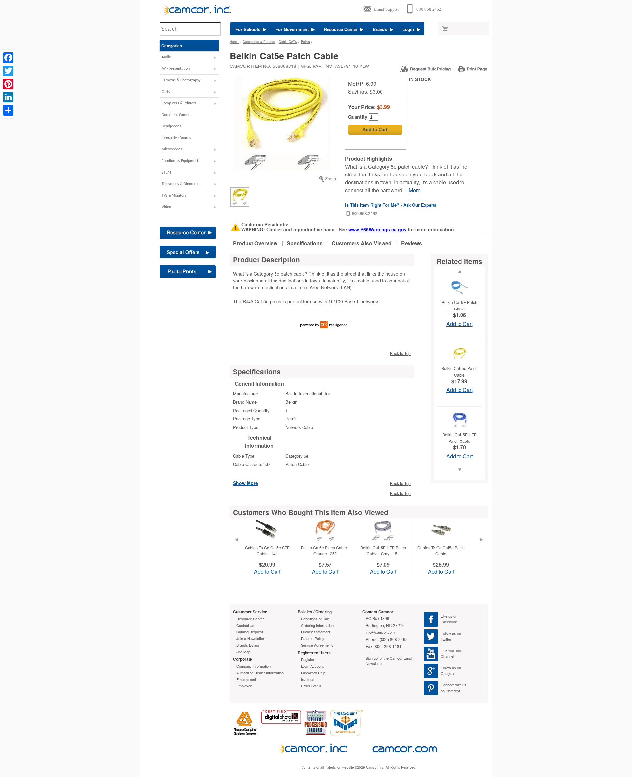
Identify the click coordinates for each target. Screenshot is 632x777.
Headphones (171, 126)
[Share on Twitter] (8, 70)
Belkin (305, 42)
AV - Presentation (176, 69)
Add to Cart (459, 324)
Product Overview (255, 243)
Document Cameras (177, 115)
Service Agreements (317, 645)
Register (307, 659)
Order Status (311, 685)
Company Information (253, 666)
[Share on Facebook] (8, 57)
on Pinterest (450, 690)
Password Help (313, 672)
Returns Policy (312, 638)
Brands (381, 29)
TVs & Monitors (174, 196)
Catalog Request (249, 631)
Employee (244, 685)
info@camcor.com (380, 632)
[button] (189, 59)
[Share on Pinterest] (8, 84)
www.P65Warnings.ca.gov (377, 229)
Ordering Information (317, 625)
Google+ (447, 673)
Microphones (172, 149)
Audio (166, 57)
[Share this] (8, 110)
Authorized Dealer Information (260, 672)
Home (234, 42)
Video (166, 207)
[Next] (481, 547)
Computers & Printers (179, 103)
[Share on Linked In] (8, 97)
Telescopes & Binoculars (181, 184)
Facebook (449, 621)
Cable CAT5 (288, 42)
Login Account (312, 666)
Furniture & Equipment (180, 161)
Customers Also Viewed (362, 243)
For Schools (249, 29)
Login (409, 29)
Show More (245, 483)
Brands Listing (247, 645)
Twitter (446, 639)
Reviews (411, 243)
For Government (293, 29)
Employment (246, 679)
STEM (166, 172)
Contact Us (245, 625)
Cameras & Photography (181, 80)
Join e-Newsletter (250, 638)
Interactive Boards (176, 138)
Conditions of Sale (315, 618)
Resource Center (342, 29)
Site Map (243, 651)
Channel (447, 656)
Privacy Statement (315, 631)
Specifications (305, 243)
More (415, 190)
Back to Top (400, 353)
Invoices (307, 679)
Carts (166, 92)
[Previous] (236, 547)
